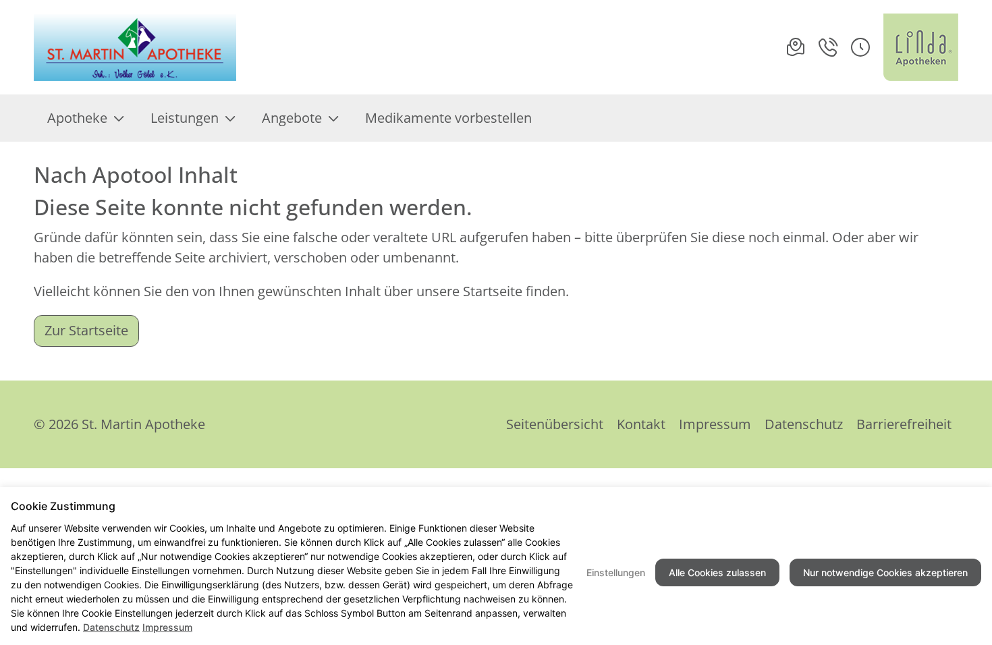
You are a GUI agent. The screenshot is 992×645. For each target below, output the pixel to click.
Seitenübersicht (554, 424)
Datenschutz (804, 424)
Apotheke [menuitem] (77, 118)
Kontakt (641, 424)
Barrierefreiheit (904, 424)
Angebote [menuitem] (292, 118)
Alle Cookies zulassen (717, 572)
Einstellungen (615, 572)
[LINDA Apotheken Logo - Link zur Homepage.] (920, 47)
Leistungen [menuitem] (184, 118)
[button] (860, 47)
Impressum (715, 424)
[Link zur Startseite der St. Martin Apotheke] (138, 47)
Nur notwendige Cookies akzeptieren (885, 572)
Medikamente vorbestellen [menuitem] (448, 118)
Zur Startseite (86, 330)
